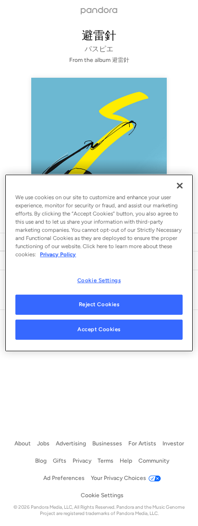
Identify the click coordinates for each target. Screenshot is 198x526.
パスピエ (99, 49)
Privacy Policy (58, 254)
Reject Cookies (99, 304)
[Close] (179, 185)
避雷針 (99, 35)
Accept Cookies (99, 329)
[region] (99, 263)
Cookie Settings (99, 279)
